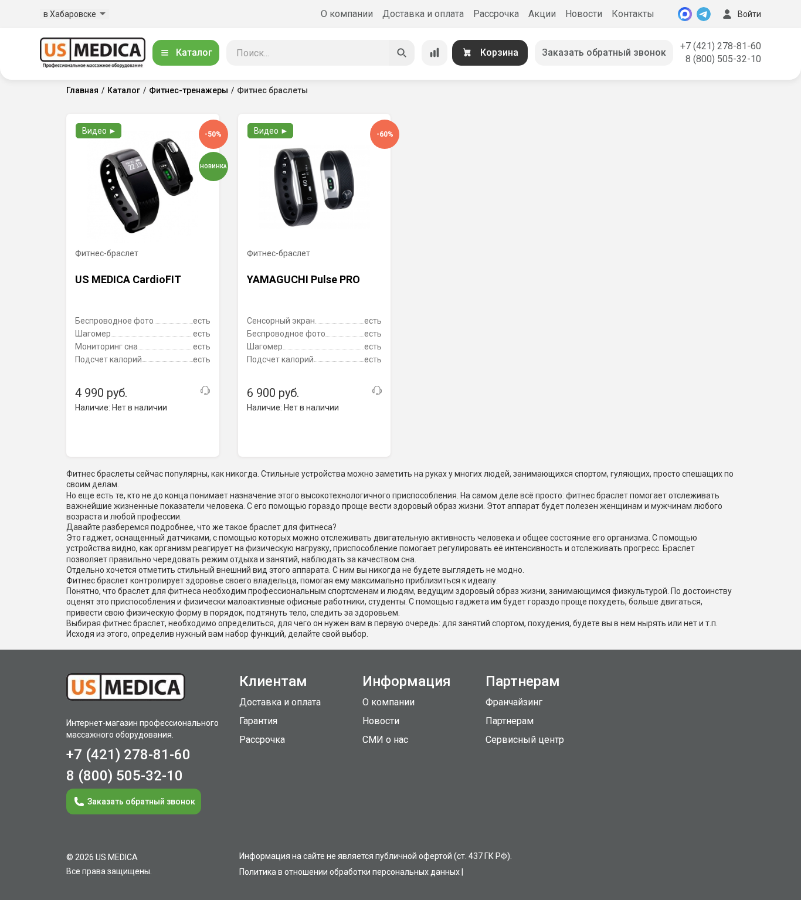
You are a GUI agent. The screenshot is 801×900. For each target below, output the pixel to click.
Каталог (194, 52)
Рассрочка (496, 13)
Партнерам (510, 720)
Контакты (633, 13)
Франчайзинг (514, 702)
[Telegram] (704, 14)
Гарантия (258, 720)
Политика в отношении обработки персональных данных (349, 872)
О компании (347, 13)
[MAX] (685, 14)
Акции (542, 13)
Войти (749, 14)
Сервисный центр (525, 739)
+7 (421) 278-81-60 (720, 46)
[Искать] (402, 53)
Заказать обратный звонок (604, 52)
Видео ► (99, 130)
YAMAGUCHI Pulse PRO (303, 279)
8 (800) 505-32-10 (723, 58)
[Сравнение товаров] (434, 53)
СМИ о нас (385, 739)
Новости (583, 13)
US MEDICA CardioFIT (128, 279)
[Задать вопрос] (205, 390)
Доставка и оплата (423, 13)
